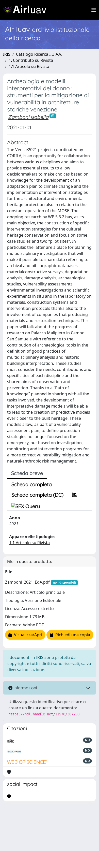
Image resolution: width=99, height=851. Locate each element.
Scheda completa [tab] (31, 484)
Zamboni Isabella (28, 117)
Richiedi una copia (71, 635)
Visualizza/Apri (27, 635)
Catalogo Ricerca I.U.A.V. (39, 54)
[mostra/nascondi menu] (93, 9)
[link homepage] (26, 10)
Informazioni (24, 687)
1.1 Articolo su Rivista (29, 66)
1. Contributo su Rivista (31, 60)
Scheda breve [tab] (27, 473)
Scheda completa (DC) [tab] (37, 495)
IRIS (6, 54)
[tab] (74, 494)
